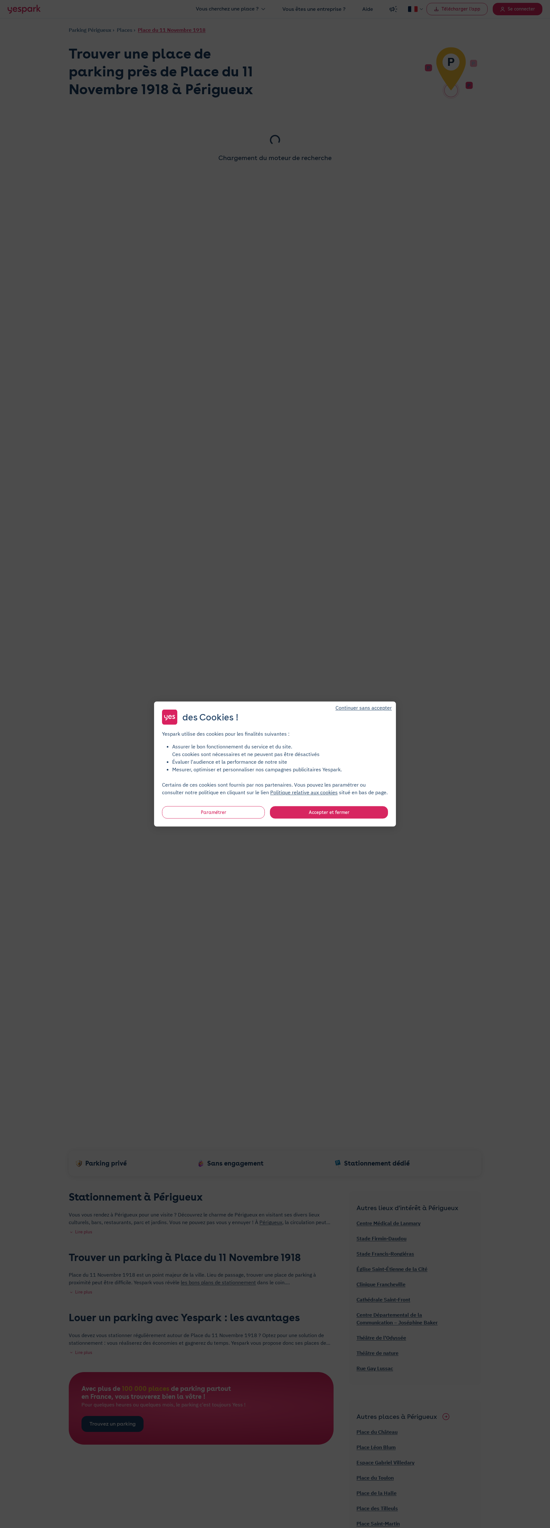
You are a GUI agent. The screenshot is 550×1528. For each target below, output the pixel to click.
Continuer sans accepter (363, 707)
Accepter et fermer (329, 812)
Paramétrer (213, 812)
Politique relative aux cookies (304, 792)
